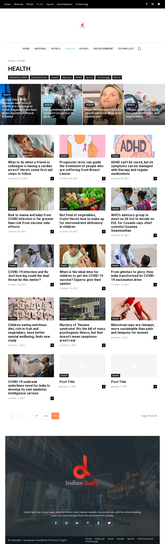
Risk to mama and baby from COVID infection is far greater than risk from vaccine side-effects (31, 221)
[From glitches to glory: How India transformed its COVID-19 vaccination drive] (134, 255)
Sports (89, 77)
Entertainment (39, 77)
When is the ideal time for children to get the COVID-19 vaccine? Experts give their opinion (81, 278)
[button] (139, 48)
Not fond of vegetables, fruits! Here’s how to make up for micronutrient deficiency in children (82, 221)
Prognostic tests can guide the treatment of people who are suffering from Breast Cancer (81, 168)
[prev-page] (11, 416)
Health (54, 77)
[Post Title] (82, 365)
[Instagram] (152, 4)
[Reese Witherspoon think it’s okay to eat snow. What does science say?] (103, 104)
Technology (103, 77)
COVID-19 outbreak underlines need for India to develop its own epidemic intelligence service (29, 387)
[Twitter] (158, 4)
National (67, 77)
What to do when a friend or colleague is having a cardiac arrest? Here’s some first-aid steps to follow (30, 168)
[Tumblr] (98, 523)
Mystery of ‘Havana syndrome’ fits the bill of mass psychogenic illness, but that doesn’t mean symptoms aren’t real (82, 332)
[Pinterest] (88, 523)
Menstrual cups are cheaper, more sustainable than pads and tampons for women (133, 329)
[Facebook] (146, 4)
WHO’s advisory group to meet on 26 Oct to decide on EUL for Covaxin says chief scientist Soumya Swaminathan (132, 222)
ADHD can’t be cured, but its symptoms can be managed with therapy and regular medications (132, 168)
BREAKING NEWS (18, 77)
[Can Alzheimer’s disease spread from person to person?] (61, 104)
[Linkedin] (77, 523)
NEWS (79, 77)
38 (46, 416)
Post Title (67, 382)
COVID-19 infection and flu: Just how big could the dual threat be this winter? (28, 275)
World (117, 77)
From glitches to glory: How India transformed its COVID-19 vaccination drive (133, 275)
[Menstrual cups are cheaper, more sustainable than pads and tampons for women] (134, 308)
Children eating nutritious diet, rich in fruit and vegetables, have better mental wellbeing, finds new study (29, 332)
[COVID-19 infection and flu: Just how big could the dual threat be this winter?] (31, 255)
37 (36, 416)
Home (11, 61)
